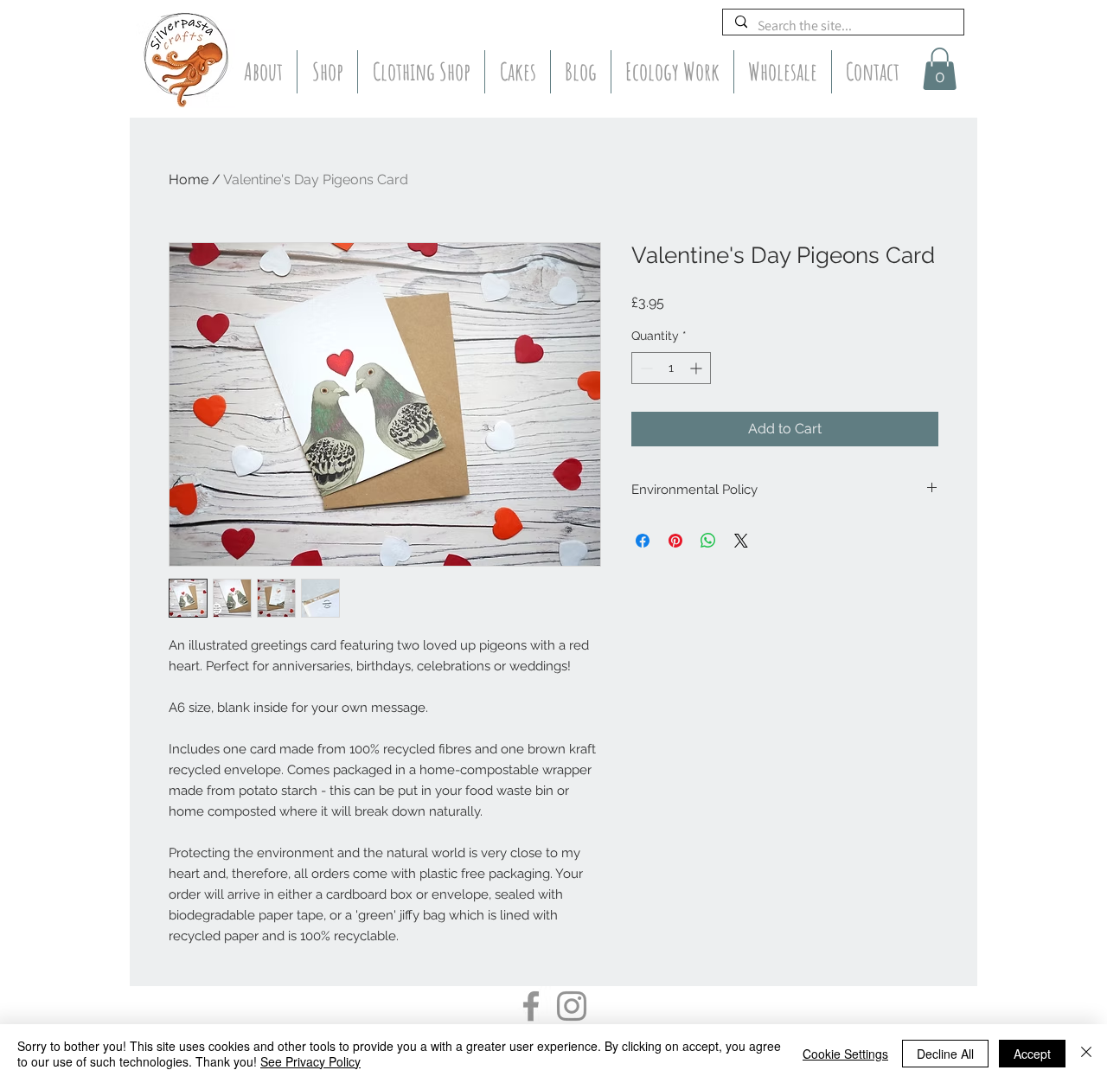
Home (188, 179)
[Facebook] (531, 1006)
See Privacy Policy (310, 1061)
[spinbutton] (671, 368)
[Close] (1086, 1053)
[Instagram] (572, 1006)
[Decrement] (645, 368)
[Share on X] (741, 540)
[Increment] (697, 368)
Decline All (945, 1053)
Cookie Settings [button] (845, 1053)
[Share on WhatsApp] (708, 540)
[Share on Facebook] (642, 540)
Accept (1032, 1053)
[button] (939, 69)
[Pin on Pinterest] (675, 540)
